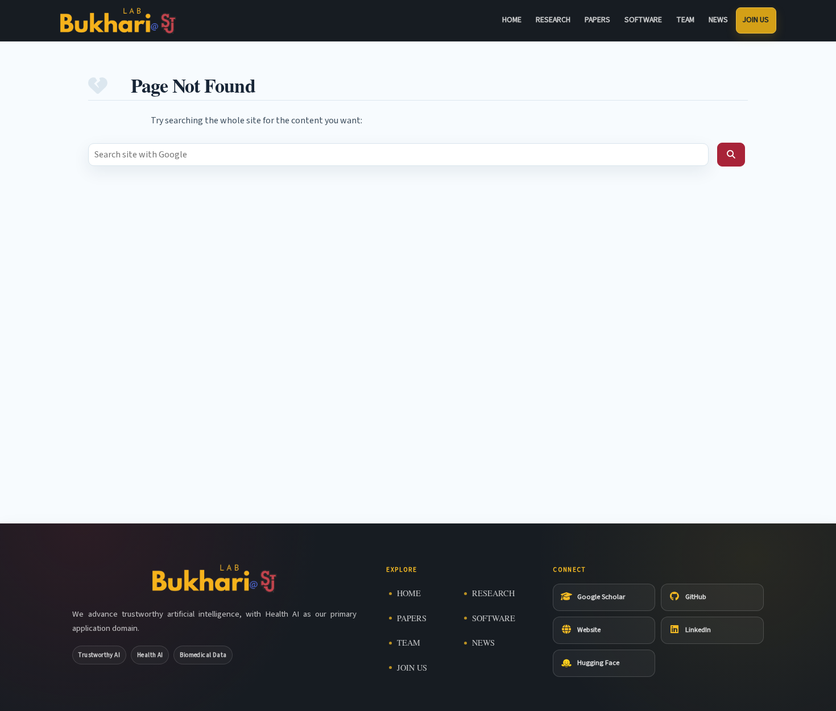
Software (643, 20)
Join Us (756, 20)
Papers (597, 20)
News (718, 20)
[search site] (731, 155)
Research (553, 20)
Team (685, 20)
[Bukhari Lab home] (118, 21)
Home (512, 20)
